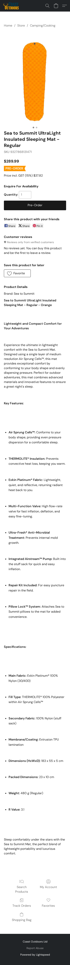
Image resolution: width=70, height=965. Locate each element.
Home (8, 25)
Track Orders (21, 906)
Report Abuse (35, 948)
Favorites (48, 906)
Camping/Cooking (42, 25)
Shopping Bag (22, 920)
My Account (48, 887)
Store (21, 25)
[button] (11, 6)
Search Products (21, 889)
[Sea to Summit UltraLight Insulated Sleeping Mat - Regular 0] (35, 78)
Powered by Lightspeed (35, 954)
